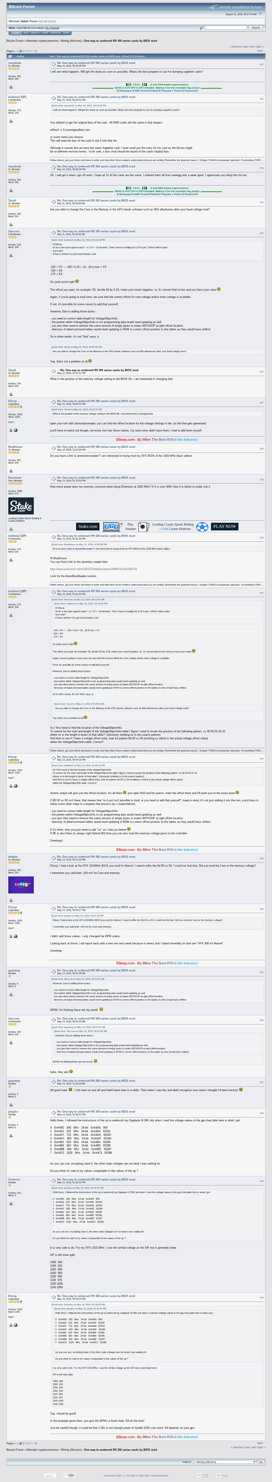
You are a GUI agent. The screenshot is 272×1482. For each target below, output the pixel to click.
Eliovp (12, 401)
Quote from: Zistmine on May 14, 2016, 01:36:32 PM (78, 1304)
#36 (262, 1020)
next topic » (257, 46)
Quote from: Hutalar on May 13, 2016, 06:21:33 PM (77, 916)
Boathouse (15, 446)
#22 (262, 99)
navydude (14, 63)
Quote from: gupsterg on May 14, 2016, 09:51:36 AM (78, 1027)
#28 (262, 448)
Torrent (55, 28)
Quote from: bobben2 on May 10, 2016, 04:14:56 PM (78, 240)
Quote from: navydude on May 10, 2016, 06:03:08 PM (78, 105)
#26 (262, 371)
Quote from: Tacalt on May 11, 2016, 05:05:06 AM (76, 347)
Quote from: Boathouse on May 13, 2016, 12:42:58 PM (79, 544)
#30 (262, 537)
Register (56, 33)
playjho (13, 1111)
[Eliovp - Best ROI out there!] (15, 430)
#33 (262, 858)
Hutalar (13, 856)
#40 (262, 1298)
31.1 (47, 28)
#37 (262, 1082)
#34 (262, 909)
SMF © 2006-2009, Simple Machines (149, 1475)
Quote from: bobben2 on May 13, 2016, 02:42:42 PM (78, 765)
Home (16, 33)
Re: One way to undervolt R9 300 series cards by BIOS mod (96, 63)
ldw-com (14, 231)
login (41, 21)
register (51, 21)
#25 (262, 233)
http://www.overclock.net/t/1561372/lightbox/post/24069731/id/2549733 (93, 569)
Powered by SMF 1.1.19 (116, 1475)
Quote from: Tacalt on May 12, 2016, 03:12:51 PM (76, 409)
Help (25, 33)
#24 (262, 202)
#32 (262, 758)
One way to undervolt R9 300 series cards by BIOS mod (120, 40)
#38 (262, 1113)
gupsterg (14, 970)
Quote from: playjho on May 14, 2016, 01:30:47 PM (77, 1188)
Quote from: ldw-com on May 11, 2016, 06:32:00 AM (77, 599)
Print (260, 50)
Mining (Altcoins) (71, 40)
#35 (262, 972)
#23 (262, 168)
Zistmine (14, 1179)
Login (45, 33)
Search (35, 33)
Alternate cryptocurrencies (42, 40)
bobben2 (14, 97)
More (66, 33)
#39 (262, 1181)
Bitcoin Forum (15, 40)
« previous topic (239, 46)
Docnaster (14, 477)
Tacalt (12, 200)
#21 (262, 64)
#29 (262, 479)
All (35, 51)
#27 (262, 402)
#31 (262, 593)
